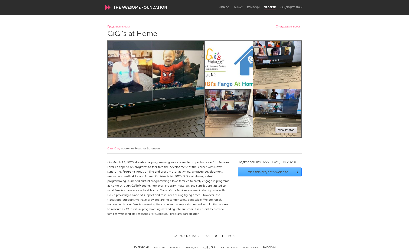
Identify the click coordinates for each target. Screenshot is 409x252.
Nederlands (229, 247)
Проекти (270, 7)
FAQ (207, 236)
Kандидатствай (291, 7)
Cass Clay (113, 148)
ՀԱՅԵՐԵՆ (209, 247)
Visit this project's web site (273, 172)
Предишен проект (118, 26)
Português (250, 247)
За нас (238, 7)
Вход (231, 236)
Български (141, 247)
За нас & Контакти (187, 236)
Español (175, 247)
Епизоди (253, 7)
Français (192, 247)
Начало (224, 7)
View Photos (286, 130)
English (159, 247)
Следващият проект (289, 26)
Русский (269, 247)
